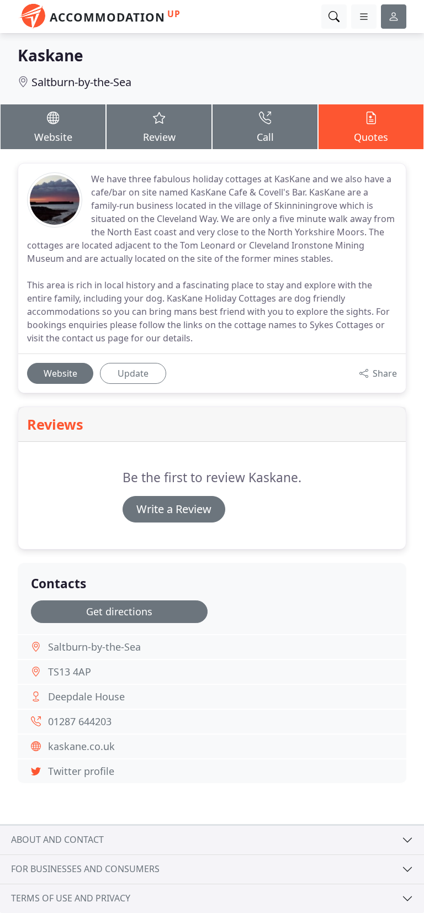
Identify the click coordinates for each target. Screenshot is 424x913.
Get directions (119, 611)
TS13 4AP (69, 671)
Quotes (371, 137)
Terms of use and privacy (70, 898)
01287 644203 (80, 721)
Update (133, 373)
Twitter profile (81, 771)
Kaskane (50, 55)
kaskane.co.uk (81, 746)
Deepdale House (86, 696)
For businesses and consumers (85, 869)
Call (265, 137)
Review (159, 137)
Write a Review (173, 509)
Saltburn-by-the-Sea (81, 82)
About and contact (57, 839)
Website (53, 137)
